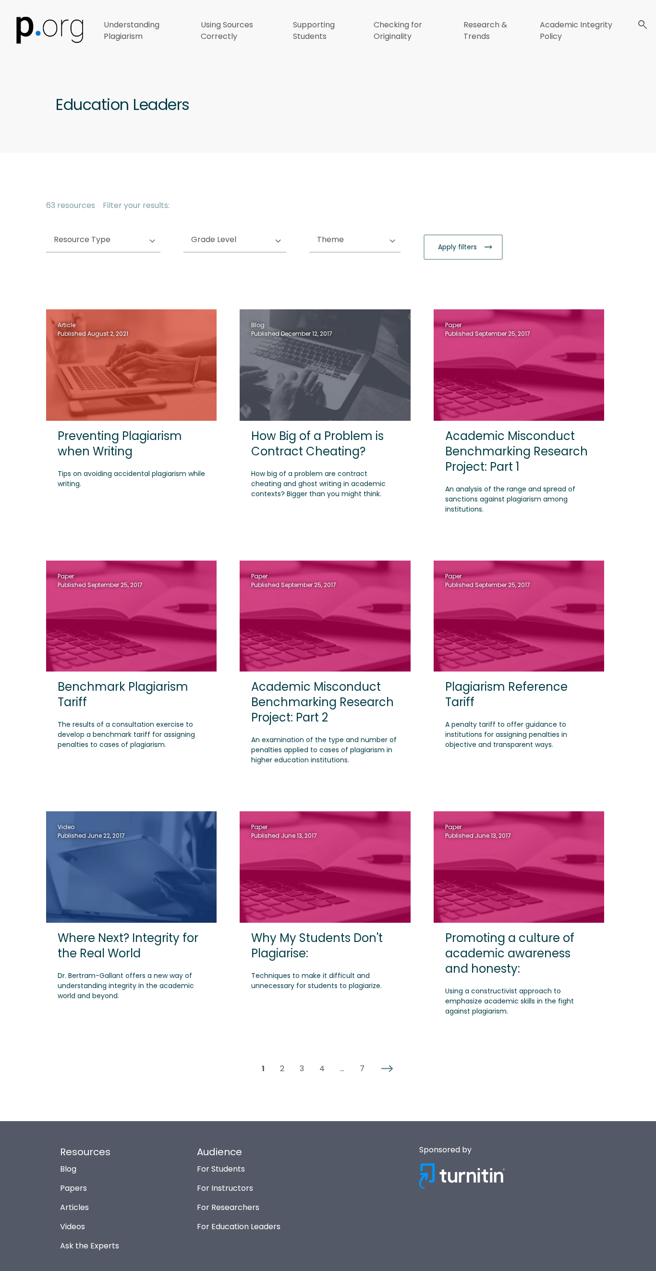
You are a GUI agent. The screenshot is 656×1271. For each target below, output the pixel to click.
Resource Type (101, 239)
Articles (74, 1207)
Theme (349, 239)
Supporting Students (314, 30)
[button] (387, 1069)
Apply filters (458, 247)
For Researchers (228, 1207)
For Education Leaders (238, 1226)
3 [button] (302, 1068)
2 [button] (282, 1068)
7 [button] (362, 1068)
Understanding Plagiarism (131, 30)
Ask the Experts (89, 1245)
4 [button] (322, 1068)
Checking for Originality (398, 30)
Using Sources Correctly (227, 30)
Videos (72, 1226)
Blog (68, 1168)
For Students (221, 1168)
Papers (73, 1188)
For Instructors (225, 1188)
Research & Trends (485, 30)
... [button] (342, 1068)
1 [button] (263, 1068)
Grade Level (233, 239)
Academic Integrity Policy (576, 30)
